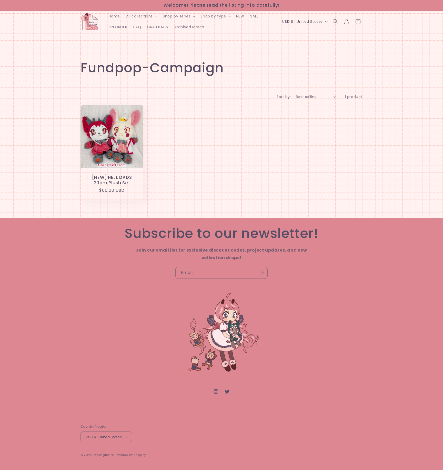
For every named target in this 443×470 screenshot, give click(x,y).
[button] (141, 16)
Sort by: (284, 96)
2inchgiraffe (104, 455)
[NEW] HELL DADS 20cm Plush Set (112, 180)
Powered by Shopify (130, 455)
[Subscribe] (261, 273)
